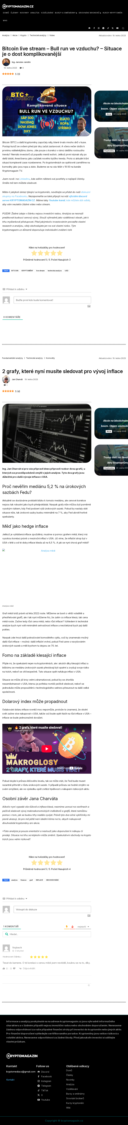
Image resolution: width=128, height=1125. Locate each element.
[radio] (34, 253)
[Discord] (89, 28)
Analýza (5, 35)
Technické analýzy (38, 35)
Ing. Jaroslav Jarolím (21, 62)
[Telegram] (103, 28)
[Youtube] (117, 28)
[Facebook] (94, 28)
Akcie (14, 35)
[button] (123, 28)
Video (52, 35)
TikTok (44, 1090)
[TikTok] (108, 28)
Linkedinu (24, 178)
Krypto (23, 35)
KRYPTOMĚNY (27, 271)
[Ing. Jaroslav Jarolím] (6, 62)
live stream (40, 271)
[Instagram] (98, 28)
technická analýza (55, 271)
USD (66, 271)
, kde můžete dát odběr (69, 200)
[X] (112, 28)
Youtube (45, 1100)
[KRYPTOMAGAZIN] (21, 1056)
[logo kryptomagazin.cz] (17, 6)
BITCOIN (14, 271)
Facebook (46, 1076)
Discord (45, 1072)
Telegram (46, 1086)
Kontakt (10, 1079)
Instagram (46, 1081)
